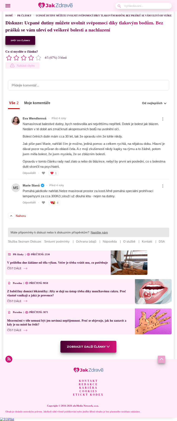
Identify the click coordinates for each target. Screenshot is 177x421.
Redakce (88, 384)
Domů (9, 15)
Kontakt (88, 380)
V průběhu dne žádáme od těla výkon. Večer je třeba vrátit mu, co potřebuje (57, 262)
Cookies (88, 391)
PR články (24, 15)
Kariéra (88, 387)
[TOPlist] (7, 419)
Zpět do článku (20, 40)
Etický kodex (88, 394)
